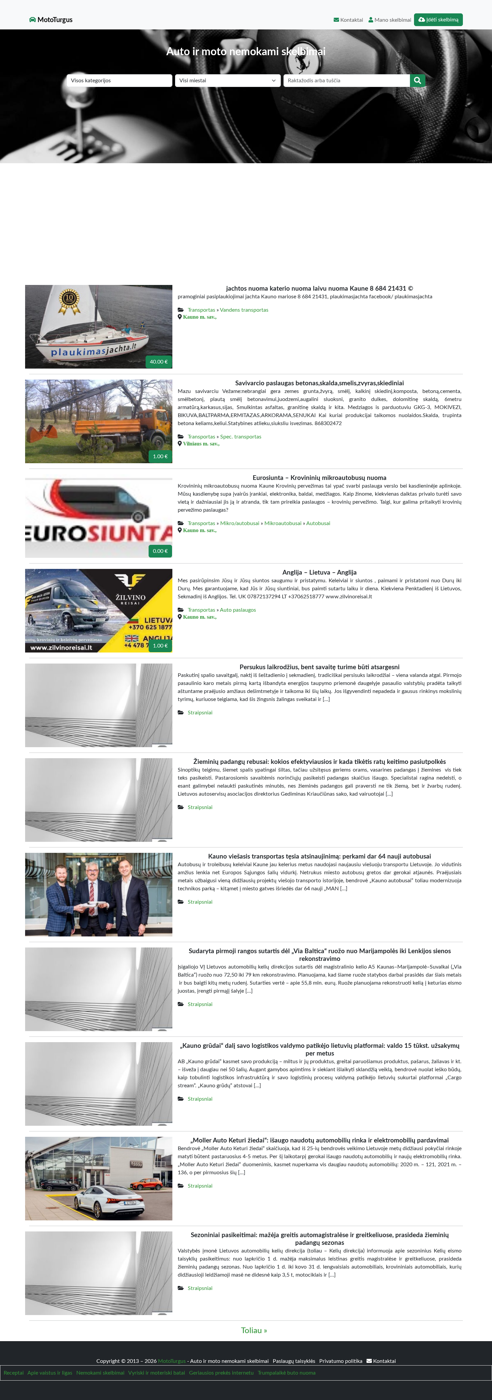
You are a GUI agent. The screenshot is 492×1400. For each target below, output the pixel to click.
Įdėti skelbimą (442, 19)
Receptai (14, 1373)
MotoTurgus (54, 20)
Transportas (201, 310)
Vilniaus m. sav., (201, 443)
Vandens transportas (244, 310)
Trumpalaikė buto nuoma (287, 1373)
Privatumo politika (341, 1361)
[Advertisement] (246, 213)
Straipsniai (200, 712)
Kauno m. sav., (200, 316)
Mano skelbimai (392, 20)
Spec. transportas (240, 436)
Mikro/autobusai (239, 523)
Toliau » (254, 1331)
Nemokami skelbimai (100, 1373)
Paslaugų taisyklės (295, 1361)
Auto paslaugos (238, 610)
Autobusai (318, 523)
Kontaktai (351, 20)
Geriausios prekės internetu (221, 1373)
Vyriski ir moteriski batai (156, 1373)
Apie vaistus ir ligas (49, 1373)
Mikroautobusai (283, 523)
